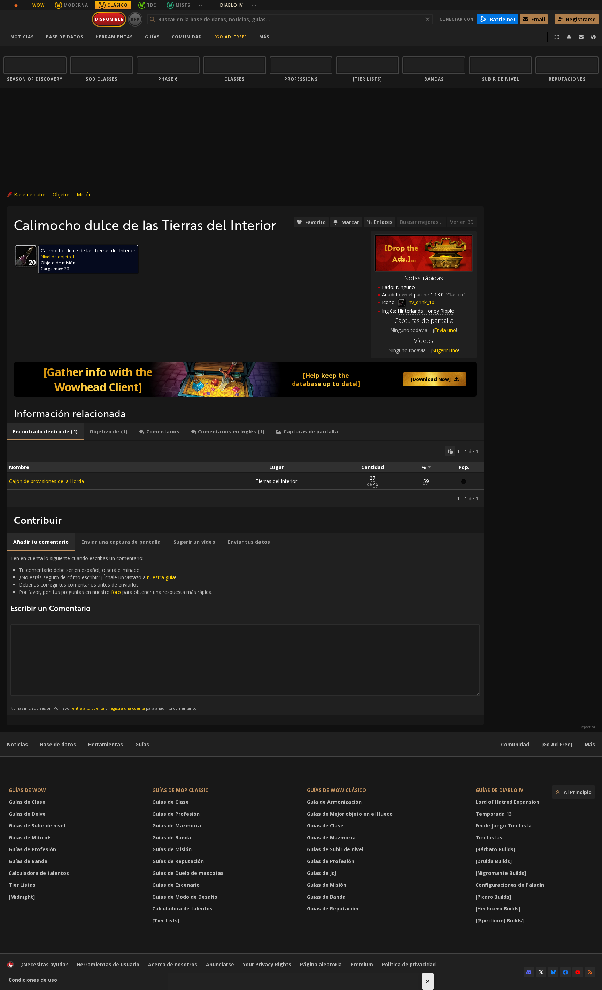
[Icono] (26, 256)
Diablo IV (238, 5)
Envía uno (445, 330)
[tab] (45, 431)
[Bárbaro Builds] (495, 849)
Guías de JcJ (321, 873)
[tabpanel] (245, 474)
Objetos (62, 194)
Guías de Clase (27, 802)
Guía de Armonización (334, 802)
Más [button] (264, 37)
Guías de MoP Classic (180, 790)
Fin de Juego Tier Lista (504, 825)
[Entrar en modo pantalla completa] (556, 37)
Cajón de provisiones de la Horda (46, 481)
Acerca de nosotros (172, 964)
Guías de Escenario (176, 885)
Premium (361, 964)
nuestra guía (161, 577)
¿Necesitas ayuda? (44, 964)
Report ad (587, 727)
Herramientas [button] (114, 37)
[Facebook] (565, 972)
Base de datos (64, 37)
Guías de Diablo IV (499, 790)
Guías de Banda (28, 861)
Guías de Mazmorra (176, 825)
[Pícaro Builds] (493, 896)
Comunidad (187, 37)
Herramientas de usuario (108, 964)
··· (201, 5)
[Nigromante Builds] (501, 873)
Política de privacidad (409, 964)
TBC (151, 5)
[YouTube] (577, 972)
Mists (183, 5)
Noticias (22, 37)
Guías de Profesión (32, 849)
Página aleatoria (321, 964)
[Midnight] (22, 896)
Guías (152, 37)
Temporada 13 (494, 813)
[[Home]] (46, 19)
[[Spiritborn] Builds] (500, 920)
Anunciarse (220, 964)
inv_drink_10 (420, 302)
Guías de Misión (172, 849)
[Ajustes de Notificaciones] (569, 37)
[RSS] (590, 972)
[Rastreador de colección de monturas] (245, 379)
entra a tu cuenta (88, 708)
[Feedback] (581, 37)
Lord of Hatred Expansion (507, 802)
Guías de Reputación (178, 861)
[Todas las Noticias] (16, 5)
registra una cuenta (127, 708)
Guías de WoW (27, 790)
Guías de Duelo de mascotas (188, 873)
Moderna (76, 5)
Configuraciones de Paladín (510, 885)
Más (590, 744)
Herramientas (105, 744)
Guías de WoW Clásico (336, 790)
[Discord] (529, 972)
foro (116, 592)
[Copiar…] (450, 451)
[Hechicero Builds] (498, 908)
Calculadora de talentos (39, 873)
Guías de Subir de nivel (37, 825)
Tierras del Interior (276, 481)
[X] (541, 972)
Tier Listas (22, 885)
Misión (84, 194)
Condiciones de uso (33, 979)
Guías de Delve (27, 813)
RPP (135, 19)
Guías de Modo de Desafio (184, 896)
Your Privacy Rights (267, 964)
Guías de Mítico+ (30, 837)
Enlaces (383, 222)
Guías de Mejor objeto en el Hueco (350, 813)
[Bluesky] (553, 972)
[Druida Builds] (494, 861)
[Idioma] (593, 37)
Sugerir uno (445, 350)
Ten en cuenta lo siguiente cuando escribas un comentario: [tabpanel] (111, 633)
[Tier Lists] (165, 920)
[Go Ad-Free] (230, 37)
